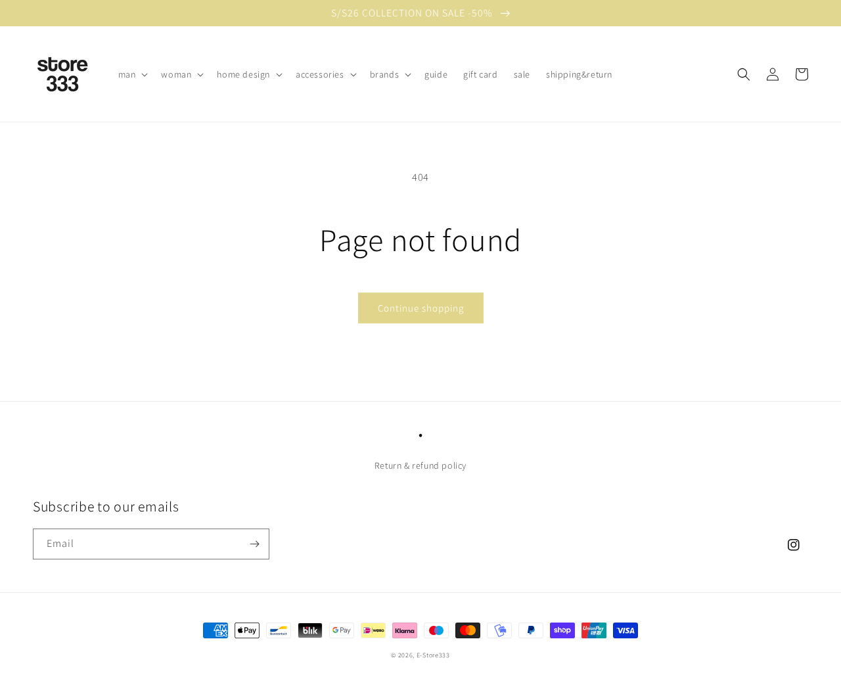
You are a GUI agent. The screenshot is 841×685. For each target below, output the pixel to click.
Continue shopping (421, 308)
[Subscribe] (254, 544)
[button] (132, 74)
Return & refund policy (420, 465)
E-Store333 (433, 655)
